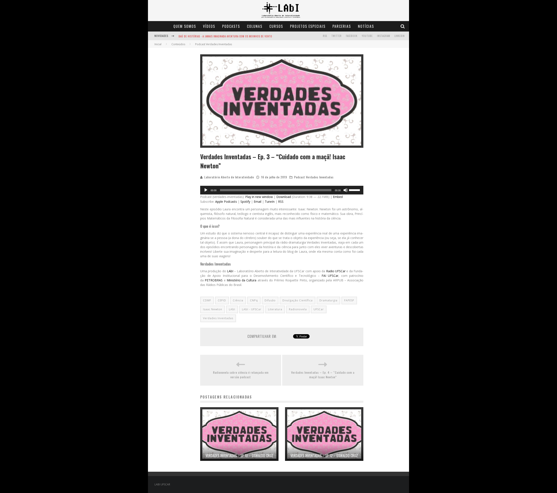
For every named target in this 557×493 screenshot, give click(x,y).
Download (283, 197)
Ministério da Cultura (242, 280)
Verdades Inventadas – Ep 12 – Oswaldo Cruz (324, 455)
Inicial (157, 44)
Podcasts (231, 26)
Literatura (275, 309)
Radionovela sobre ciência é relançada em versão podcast (240, 374)
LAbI (230, 271)
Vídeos (209, 26)
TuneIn (270, 201)
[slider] (355, 190)
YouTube (367, 36)
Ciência (238, 300)
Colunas (254, 26)
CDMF (207, 300)
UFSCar (319, 309)
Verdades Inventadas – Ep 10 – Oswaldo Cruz (239, 455)
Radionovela (298, 309)
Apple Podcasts (226, 201)
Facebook (351, 36)
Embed (338, 197)
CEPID (222, 300)
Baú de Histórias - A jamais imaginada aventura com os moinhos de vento (225, 36)
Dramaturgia (328, 300)
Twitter (336, 36)
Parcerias (341, 26)
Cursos (276, 26)
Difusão (270, 300)
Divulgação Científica (297, 300)
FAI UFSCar (330, 276)
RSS (325, 36)
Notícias (366, 26)
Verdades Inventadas (218, 318)
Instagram (383, 36)
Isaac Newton (212, 309)
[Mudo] (345, 190)
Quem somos (184, 26)
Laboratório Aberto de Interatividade (229, 177)
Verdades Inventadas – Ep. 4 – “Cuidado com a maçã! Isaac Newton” (322, 374)
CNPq (254, 300)
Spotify (245, 201)
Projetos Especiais (307, 26)
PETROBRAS (214, 280)
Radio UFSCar (336, 271)
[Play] (206, 190)
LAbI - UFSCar (251, 309)
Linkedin (399, 36)
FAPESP (349, 300)
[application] (281, 190)
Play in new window (259, 197)
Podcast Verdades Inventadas (314, 177)
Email (257, 201)
